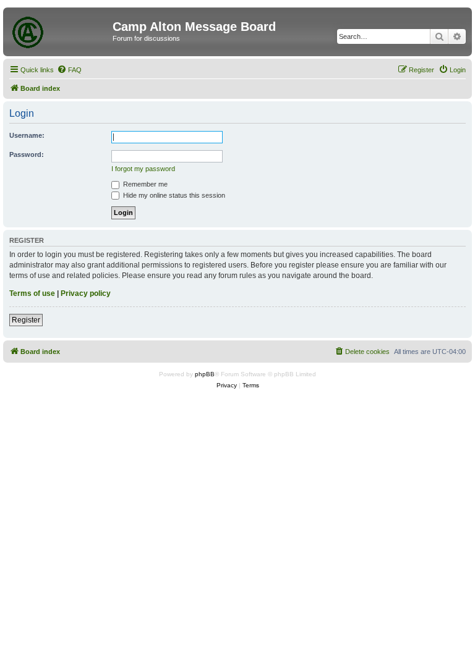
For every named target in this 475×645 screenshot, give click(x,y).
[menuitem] (69, 69)
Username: (27, 135)
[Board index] (59, 30)
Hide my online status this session (173, 195)
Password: (26, 154)
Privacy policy (86, 293)
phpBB (205, 374)
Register (26, 320)
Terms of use (32, 293)
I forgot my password (143, 168)
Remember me (144, 184)
